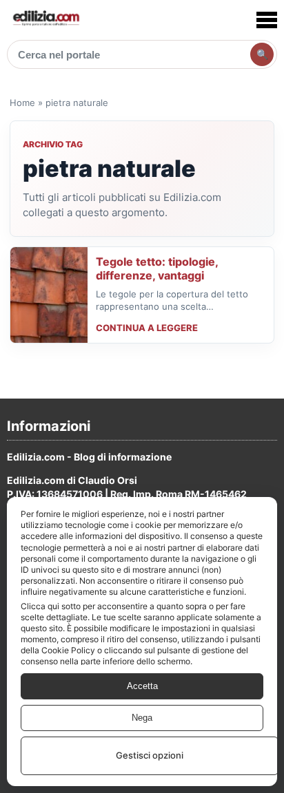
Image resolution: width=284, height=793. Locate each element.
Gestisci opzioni (149, 755)
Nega (142, 717)
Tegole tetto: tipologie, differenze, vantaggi (157, 268)
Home (22, 102)
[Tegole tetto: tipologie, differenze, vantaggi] (49, 295)
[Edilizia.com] (45, 19)
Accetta (142, 686)
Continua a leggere (147, 327)
